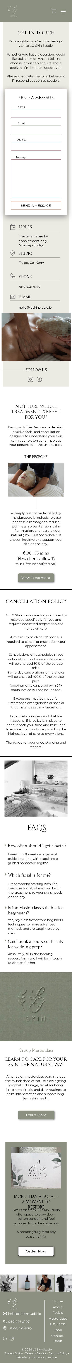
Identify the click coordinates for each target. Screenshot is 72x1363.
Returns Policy (57, 1353)
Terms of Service (35, 1353)
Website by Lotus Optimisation (37, 1357)
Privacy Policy (13, 1353)
